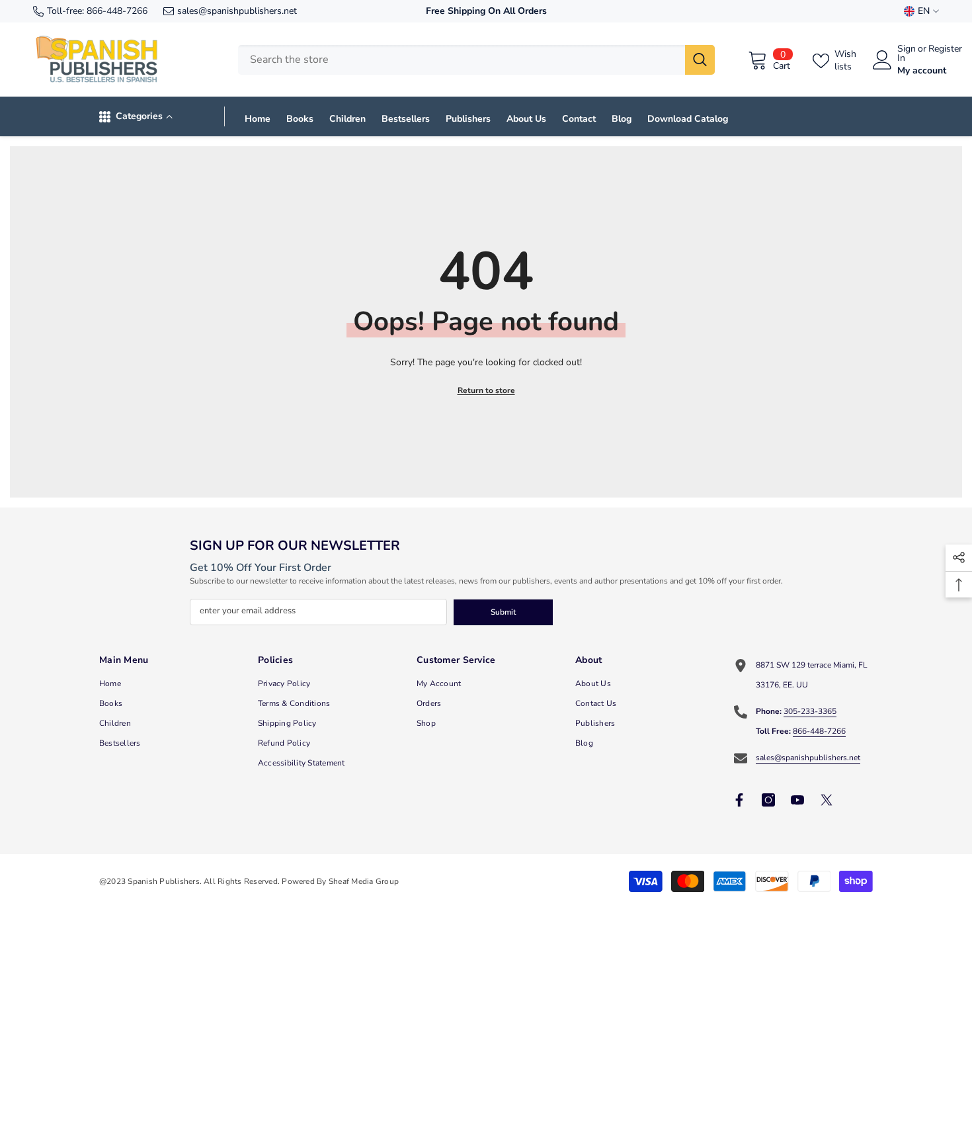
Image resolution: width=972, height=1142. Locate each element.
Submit (503, 612)
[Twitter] (826, 800)
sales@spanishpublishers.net (237, 11)
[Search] (476, 60)
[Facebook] (739, 800)
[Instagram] (768, 800)
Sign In (906, 53)
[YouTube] (797, 800)
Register (945, 49)
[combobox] (461, 60)
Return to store (486, 390)
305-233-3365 (810, 711)
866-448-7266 (117, 11)
